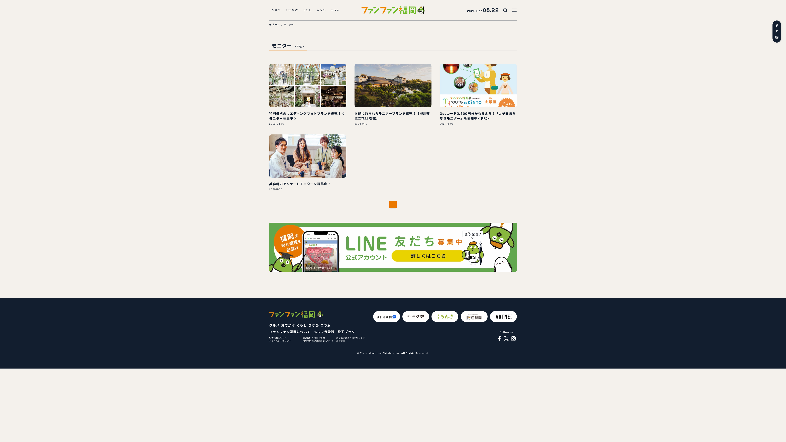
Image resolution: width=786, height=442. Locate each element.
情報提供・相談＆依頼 (314, 337)
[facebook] (777, 26)
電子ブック (346, 332)
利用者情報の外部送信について (318, 340)
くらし (302, 325)
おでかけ (288, 325)
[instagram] (777, 37)
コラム (325, 325)
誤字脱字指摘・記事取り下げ (350, 337)
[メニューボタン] (514, 10)
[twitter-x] (777, 31)
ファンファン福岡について (290, 332)
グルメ (274, 325)
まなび (313, 325)
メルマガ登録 (324, 332)
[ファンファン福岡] (393, 10)
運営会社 (340, 340)
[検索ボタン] (505, 10)
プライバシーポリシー (280, 340)
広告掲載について (278, 337)
